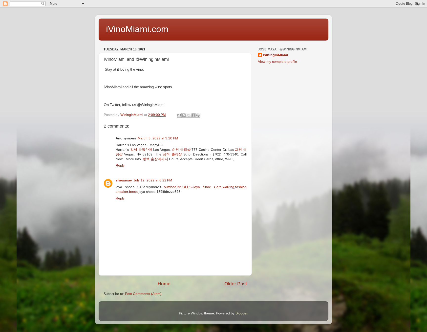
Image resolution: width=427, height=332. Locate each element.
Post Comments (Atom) (143, 294)
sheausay (124, 180)
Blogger (241, 313)
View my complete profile (277, 62)
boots (133, 192)
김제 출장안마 (141, 150)
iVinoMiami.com (137, 29)
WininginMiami (275, 55)
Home (164, 283)
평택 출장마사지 (155, 159)
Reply (120, 165)
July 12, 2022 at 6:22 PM (152, 180)
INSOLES (184, 187)
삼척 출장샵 (172, 154)
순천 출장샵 (181, 150)
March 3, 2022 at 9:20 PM (158, 138)
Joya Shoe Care (207, 187)
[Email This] (179, 115)
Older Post (235, 283)
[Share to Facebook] (193, 115)
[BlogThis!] (183, 115)
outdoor (170, 187)
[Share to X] (188, 115)
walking (228, 187)
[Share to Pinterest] (197, 115)
